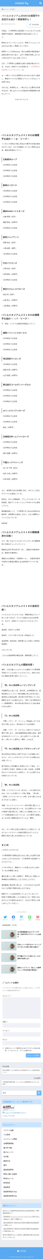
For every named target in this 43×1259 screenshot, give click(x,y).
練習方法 (6, 1161)
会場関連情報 (8, 1143)
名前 (5, 1022)
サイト (5, 1039)
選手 (5, 1165)
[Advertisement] (21, 114)
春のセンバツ (8, 1152)
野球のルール (8, 1178)
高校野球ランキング (9, 1110)
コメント (7, 996)
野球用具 (6, 1183)
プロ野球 (6, 1135)
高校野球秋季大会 (10, 1196)
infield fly (21, 3)
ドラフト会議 (8, 1130)
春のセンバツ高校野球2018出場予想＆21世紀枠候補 (18, 1210)
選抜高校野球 (8, 1170)
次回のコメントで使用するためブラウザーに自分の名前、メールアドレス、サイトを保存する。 (22, 1049)
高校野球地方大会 (10, 1192)
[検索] (39, 1093)
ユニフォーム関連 (10, 1139)
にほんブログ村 (8, 1116)
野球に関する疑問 (10, 1174)
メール (6, 1031)
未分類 (14, 925)
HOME (22, 1251)
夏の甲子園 (7, 1148)
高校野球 (6, 1187)
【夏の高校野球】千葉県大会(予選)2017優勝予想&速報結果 (21, 1222)
